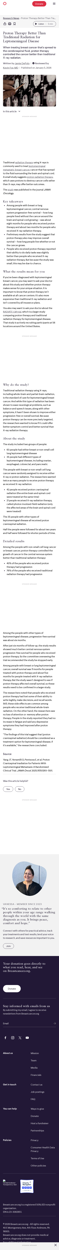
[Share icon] (5, 24)
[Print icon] (9, 24)
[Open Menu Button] (54, 4)
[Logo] (5, 4)
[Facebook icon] (5, 1037)
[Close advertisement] (55, 1245)
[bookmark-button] (14, 24)
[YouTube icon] (26, 1037)
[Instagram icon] (12, 1037)
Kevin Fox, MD (10, 67)
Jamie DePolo (22, 63)
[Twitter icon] (19, 1037)
